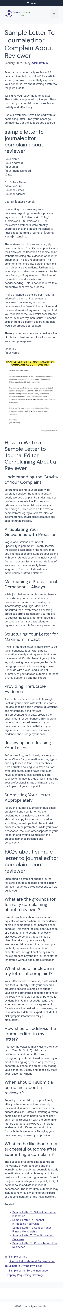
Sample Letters (18, 1256)
